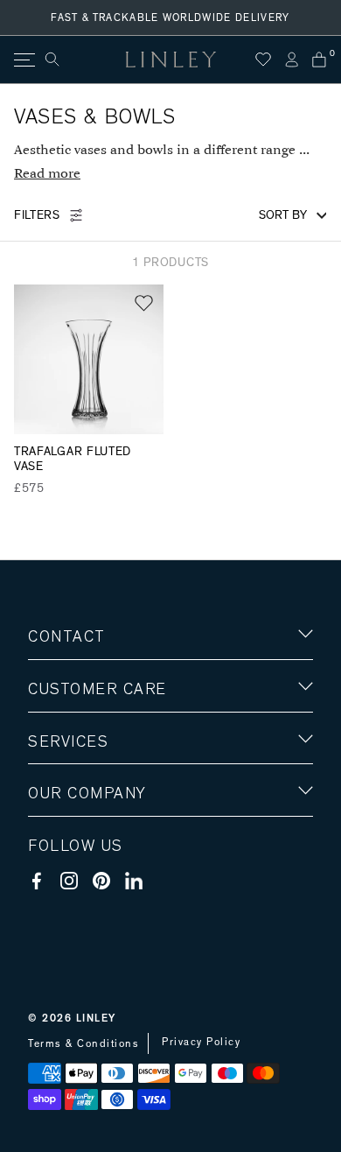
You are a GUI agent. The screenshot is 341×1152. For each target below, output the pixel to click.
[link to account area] (291, 59)
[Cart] (319, 59)
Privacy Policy (201, 1041)
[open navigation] (23, 60)
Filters (37, 215)
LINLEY (96, 1018)
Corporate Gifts (79, 896)
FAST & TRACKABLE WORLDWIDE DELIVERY (170, 17)
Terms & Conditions (83, 1043)
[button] (144, 303)
